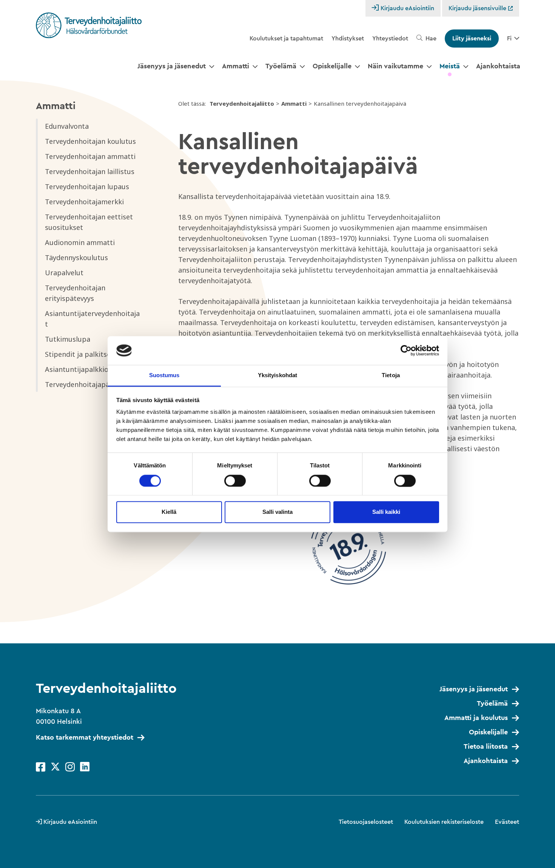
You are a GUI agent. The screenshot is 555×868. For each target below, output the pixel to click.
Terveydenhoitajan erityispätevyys (75, 293)
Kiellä (169, 512)
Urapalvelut (64, 272)
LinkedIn (84, 767)
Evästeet (507, 822)
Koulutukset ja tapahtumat (286, 38)
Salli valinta (277, 512)
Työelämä (280, 66)
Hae (431, 38)
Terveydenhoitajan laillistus (89, 171)
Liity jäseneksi (471, 38)
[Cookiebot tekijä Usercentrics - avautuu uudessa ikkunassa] (406, 350)
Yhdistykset (347, 38)
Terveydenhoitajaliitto (242, 103)
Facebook (40, 767)
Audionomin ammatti (80, 242)
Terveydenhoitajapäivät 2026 (92, 384)
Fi (509, 38)
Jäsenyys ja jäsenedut (171, 66)
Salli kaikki (386, 512)
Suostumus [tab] (164, 375)
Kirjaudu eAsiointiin (407, 8)
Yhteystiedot (390, 38)
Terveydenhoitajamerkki (84, 201)
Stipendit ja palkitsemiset (87, 354)
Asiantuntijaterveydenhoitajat (92, 318)
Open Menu (211, 67)
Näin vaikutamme (395, 66)
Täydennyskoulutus (76, 257)
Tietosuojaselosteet (366, 822)
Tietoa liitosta (486, 746)
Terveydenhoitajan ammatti (90, 156)
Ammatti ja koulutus (476, 717)
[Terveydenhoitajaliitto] (89, 25)
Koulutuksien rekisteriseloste (444, 822)
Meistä (449, 66)
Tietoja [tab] (391, 375)
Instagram (70, 767)
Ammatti (235, 66)
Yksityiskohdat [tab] (277, 375)
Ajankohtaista (498, 66)
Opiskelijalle (332, 66)
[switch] (235, 481)
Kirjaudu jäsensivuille (478, 8)
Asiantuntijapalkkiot (78, 369)
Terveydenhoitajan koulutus (90, 141)
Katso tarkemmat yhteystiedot (84, 737)
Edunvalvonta (67, 126)
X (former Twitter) (55, 767)
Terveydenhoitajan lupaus (87, 186)
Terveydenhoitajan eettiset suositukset (89, 222)
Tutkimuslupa (67, 339)
